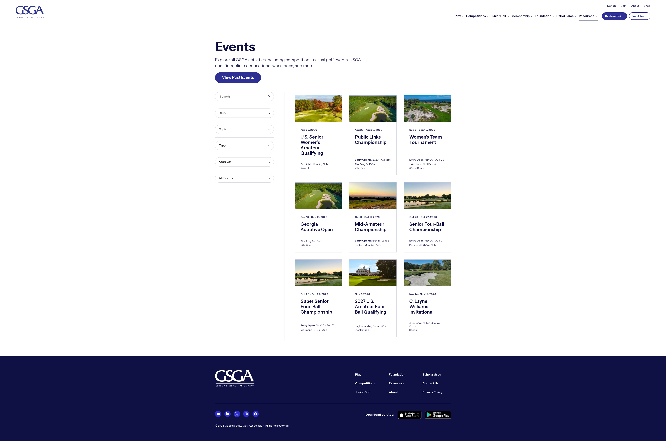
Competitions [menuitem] (365, 383)
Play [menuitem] (358, 374)
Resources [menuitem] (396, 383)
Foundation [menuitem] (397, 374)
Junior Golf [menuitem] (362, 392)
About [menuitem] (393, 392)
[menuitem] (218, 414)
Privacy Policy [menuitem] (432, 392)
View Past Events (238, 77)
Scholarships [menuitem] (431, 374)
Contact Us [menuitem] (430, 383)
